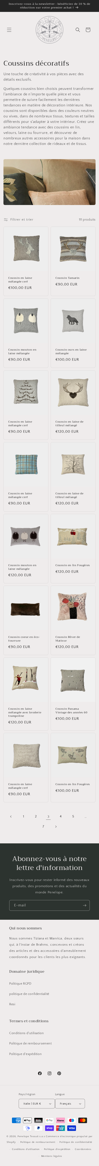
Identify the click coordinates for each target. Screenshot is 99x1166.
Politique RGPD (20, 984)
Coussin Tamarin (67, 278)
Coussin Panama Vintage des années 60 (71, 710)
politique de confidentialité (29, 994)
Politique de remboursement (30, 1043)
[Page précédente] (11, 816)
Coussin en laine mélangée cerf (20, 279)
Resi (12, 1004)
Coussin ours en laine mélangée (71, 351)
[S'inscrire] (84, 905)
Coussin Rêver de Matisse (67, 639)
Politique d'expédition (25, 1054)
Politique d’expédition (57, 1149)
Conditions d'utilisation (26, 1033)
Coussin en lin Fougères (72, 565)
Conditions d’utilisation (26, 1149)
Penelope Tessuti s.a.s (31, 1136)
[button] (9, 30)
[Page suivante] (56, 827)
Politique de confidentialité (75, 1142)
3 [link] (48, 817)
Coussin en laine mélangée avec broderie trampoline (24, 712)
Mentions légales (51, 1156)
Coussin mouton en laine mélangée (22, 351)
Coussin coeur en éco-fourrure (24, 639)
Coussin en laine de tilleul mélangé (69, 423)
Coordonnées (83, 1149)
